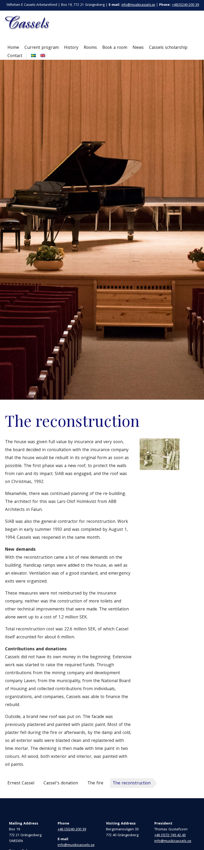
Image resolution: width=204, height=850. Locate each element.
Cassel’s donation (61, 783)
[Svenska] (32, 55)
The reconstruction (132, 783)
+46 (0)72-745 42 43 (170, 835)
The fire (95, 783)
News (138, 48)
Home (13, 48)
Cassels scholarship (168, 48)
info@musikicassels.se (138, 5)
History (71, 48)
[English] (42, 55)
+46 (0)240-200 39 (72, 829)
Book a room (114, 48)
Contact (14, 56)
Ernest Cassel (20, 783)
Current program (41, 48)
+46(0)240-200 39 (185, 5)
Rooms (90, 48)
